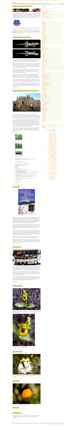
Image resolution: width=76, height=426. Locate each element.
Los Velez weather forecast (46, 97)
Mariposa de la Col (17, 351)
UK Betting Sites (52, 155)
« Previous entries (15, 421)
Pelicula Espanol (44, 61)
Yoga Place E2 (44, 120)
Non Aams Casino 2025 (52, 139)
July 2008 (43, 30)
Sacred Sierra (16, 186)
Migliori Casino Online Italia (52, 159)
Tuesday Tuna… (16, 246)
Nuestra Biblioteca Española (46, 16)
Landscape (43, 56)
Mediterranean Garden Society (46, 99)
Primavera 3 (16, 407)
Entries (43, 125)
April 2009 (43, 21)
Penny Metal (44, 105)
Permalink (15, 88)
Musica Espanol (44, 60)
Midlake (43, 100)
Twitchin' (43, 67)
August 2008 (44, 29)
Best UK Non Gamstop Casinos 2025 (52, 133)
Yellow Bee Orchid (17, 285)
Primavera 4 (16, 381)
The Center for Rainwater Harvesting (45, 110)
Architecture (43, 47)
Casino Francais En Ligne (52, 178)
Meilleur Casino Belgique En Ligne (52, 162)
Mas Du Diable (44, 98)
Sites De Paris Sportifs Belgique (52, 160)
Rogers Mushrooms (45, 108)
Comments (20, 349)
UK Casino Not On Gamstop (52, 151)
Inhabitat (43, 91)
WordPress (43, 127)
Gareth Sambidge (44, 88)
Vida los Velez (27, 91)
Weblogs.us (58, 424)
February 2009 (44, 23)
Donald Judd (44, 81)
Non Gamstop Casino (52, 138)
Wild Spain (43, 119)
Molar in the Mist (17, 412)
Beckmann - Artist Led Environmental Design (45, 13)
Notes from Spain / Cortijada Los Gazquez (22, 6)
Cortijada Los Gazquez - (31, 3)
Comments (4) (21, 378)
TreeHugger (43, 117)
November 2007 (44, 39)
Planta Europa (44, 106)
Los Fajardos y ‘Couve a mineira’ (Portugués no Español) (25, 90)
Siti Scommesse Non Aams (52, 176)
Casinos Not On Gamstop (52, 136)
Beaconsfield (44, 78)
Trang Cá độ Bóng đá (52, 166)
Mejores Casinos (52, 179)
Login (43, 124)
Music (43, 59)
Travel (43, 66)
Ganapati (43, 87)
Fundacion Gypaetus (45, 86)
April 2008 (43, 33)
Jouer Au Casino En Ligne (52, 168)
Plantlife (24, 408)
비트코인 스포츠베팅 (52, 164)
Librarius (24, 187)
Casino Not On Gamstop (52, 137)
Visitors (24, 7)
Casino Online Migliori (52, 134)
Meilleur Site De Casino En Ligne (52, 153)
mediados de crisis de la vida (46, 58)
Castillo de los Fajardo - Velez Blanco (46, 15)
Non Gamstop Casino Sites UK (52, 141)
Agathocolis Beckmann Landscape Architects (47, 73)
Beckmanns (43, 49)
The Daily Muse (44, 112)
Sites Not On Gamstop (52, 156)
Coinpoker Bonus (52, 177)
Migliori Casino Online (52, 135)
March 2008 (43, 34)
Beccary (55, 424)
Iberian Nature (44, 90)
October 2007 (44, 40)
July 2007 (43, 43)
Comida (24, 91)
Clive (18, 347)
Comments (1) (21, 88)
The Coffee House (44, 111)
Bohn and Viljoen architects (45, 79)
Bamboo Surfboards (45, 77)
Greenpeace (44, 89)
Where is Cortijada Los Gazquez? (46, 17)
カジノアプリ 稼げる (52, 163)
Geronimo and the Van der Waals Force (21, 37)
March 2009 (43, 22)
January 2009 (44, 24)
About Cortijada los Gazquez (46, 11)
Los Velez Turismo (44, 96)
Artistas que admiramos (45, 48)
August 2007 (44, 42)
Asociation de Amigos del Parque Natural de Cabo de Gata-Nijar (46, 75)
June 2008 (43, 31)
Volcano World (44, 118)
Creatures (24, 38)
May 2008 (43, 32)
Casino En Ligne (52, 161)
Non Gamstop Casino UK (52, 140)
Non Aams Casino (52, 158)
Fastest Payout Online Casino (52, 142)
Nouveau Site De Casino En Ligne (52, 165)
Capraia (43, 80)
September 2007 (44, 41)
